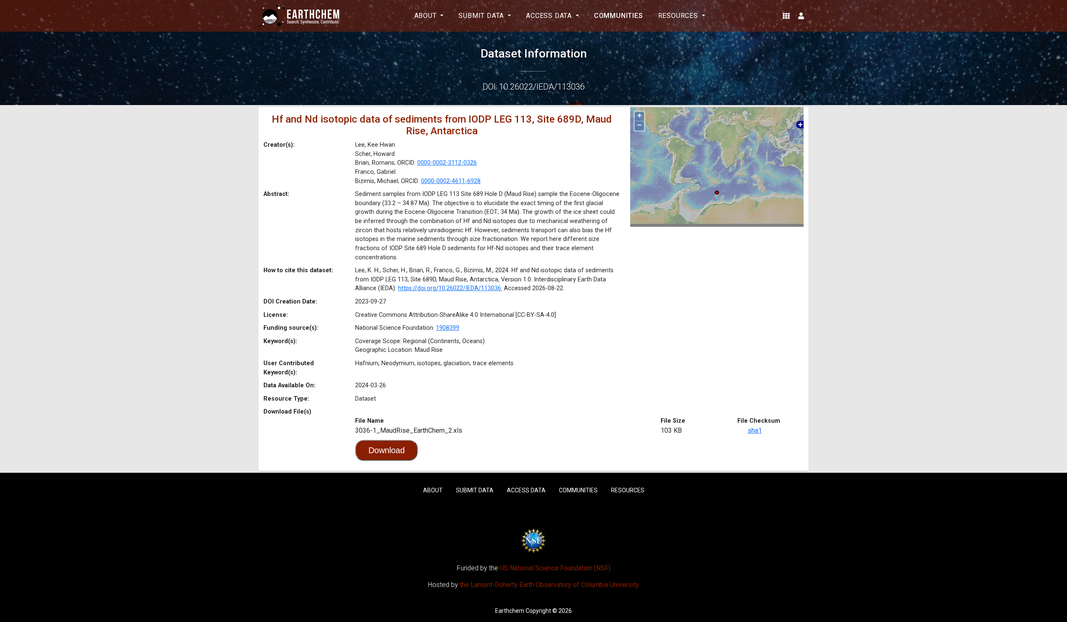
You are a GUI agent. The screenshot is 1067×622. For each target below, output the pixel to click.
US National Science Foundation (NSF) (555, 568)
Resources (627, 490)
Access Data (526, 490)
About (433, 490)
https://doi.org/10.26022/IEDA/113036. (450, 288)
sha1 (755, 430)
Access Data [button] (550, 16)
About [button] (426, 16)
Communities (618, 16)
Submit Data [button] (482, 16)
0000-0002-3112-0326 (447, 162)
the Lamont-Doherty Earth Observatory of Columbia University (549, 585)
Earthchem (509, 610)
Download (386, 450)
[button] (786, 16)
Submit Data (474, 490)
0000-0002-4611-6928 (451, 181)
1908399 (447, 327)
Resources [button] (679, 16)
